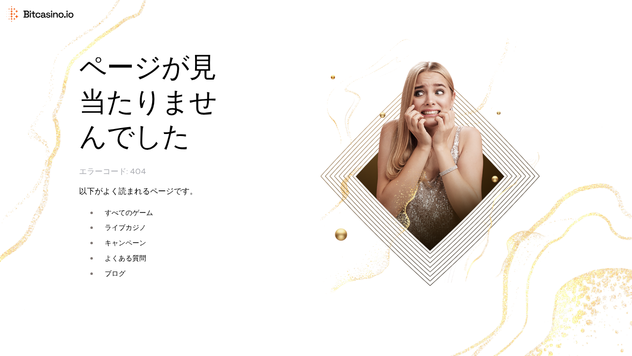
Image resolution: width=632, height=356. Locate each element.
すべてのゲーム (129, 212)
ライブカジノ (125, 227)
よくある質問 (125, 258)
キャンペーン (125, 242)
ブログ (115, 273)
